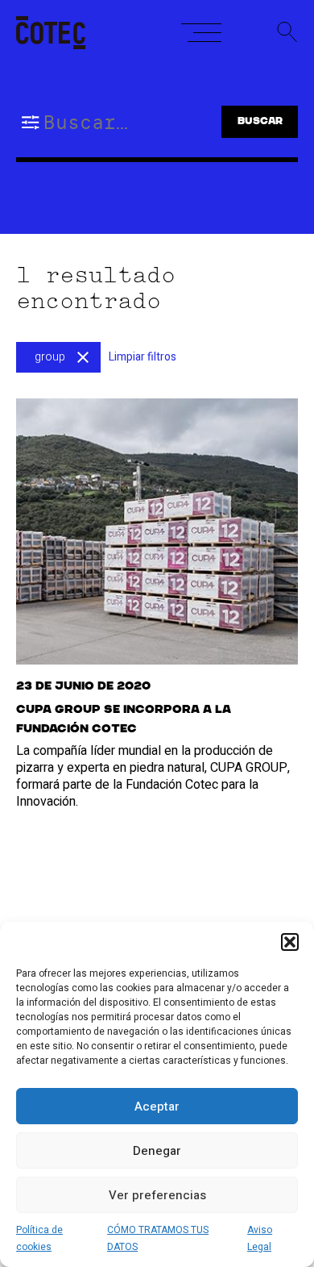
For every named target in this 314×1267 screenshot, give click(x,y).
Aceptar (157, 1106)
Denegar (157, 1151)
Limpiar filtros (142, 356)
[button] (290, 942)
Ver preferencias (157, 1195)
